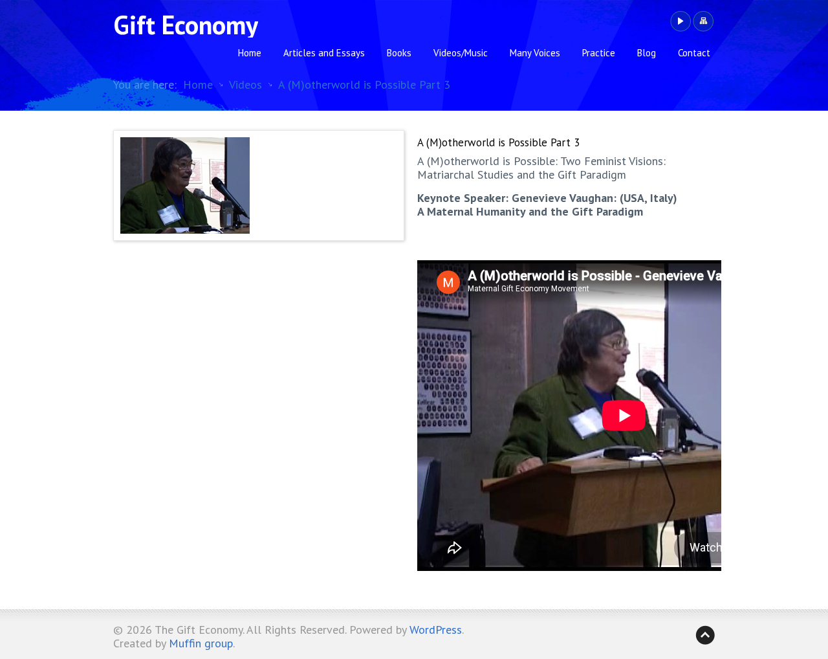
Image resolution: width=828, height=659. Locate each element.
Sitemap (703, 21)
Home (249, 53)
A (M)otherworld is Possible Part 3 (364, 84)
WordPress (435, 629)
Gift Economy (185, 25)
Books (399, 53)
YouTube (680, 21)
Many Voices (535, 53)
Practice (598, 53)
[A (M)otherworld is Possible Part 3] (258, 185)
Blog (646, 53)
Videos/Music (460, 53)
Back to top (705, 635)
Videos (245, 84)
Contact (694, 53)
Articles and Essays (324, 53)
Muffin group (201, 643)
